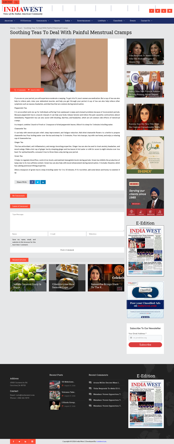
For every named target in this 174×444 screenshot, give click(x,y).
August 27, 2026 (69, 385)
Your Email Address (137, 333)
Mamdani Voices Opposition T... (107, 394)
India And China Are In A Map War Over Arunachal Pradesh (150, 93)
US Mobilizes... (68, 382)
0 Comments (21, 90)
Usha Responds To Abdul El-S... (107, 388)
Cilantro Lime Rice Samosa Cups (63, 285)
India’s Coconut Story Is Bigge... (27, 285)
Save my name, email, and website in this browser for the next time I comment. (24, 242)
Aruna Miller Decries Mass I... (106, 382)
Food (20, 28)
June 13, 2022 (35, 90)
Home (12, 28)
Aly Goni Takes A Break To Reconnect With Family (147, 125)
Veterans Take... (68, 392)
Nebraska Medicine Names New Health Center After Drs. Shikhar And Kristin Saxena (151, 58)
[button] (151, 52)
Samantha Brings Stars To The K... (104, 285)
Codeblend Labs (101, 441)
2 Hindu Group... (69, 402)
